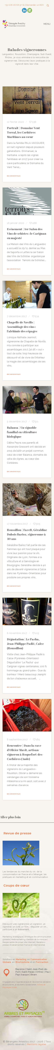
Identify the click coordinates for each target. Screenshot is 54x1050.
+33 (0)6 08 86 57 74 (15, 5)
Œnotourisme (22, 962)
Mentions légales (36, 1044)
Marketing (21, 959)
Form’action (42, 962)
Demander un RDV (34, 5)
